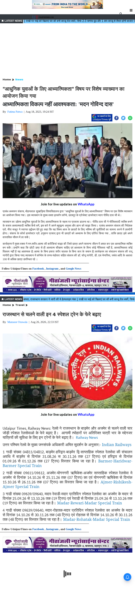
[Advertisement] (67, 50)
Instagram (52, 268)
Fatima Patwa (14, 111)
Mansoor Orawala (17, 322)
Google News (73, 268)
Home (7, 79)
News (19, 79)
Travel (19, 305)
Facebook (38, 268)
